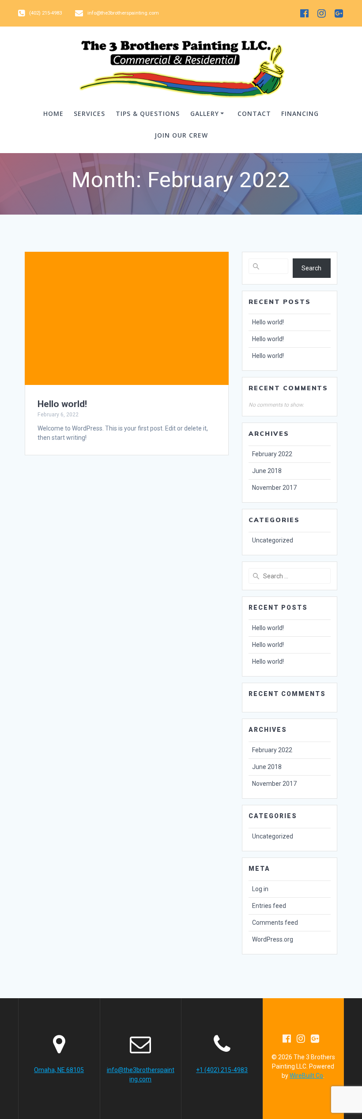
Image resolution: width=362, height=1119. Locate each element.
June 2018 (267, 470)
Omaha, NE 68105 (59, 1069)
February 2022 (272, 454)
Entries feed (269, 905)
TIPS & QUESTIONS (148, 113)
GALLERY (204, 113)
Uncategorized (272, 540)
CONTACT (254, 113)
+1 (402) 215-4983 (222, 1069)
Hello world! (62, 404)
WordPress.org (272, 939)
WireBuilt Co (306, 1075)
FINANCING (300, 113)
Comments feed (275, 922)
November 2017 (274, 487)
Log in (260, 888)
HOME (53, 113)
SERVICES (89, 113)
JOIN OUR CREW (181, 135)
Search (311, 268)
